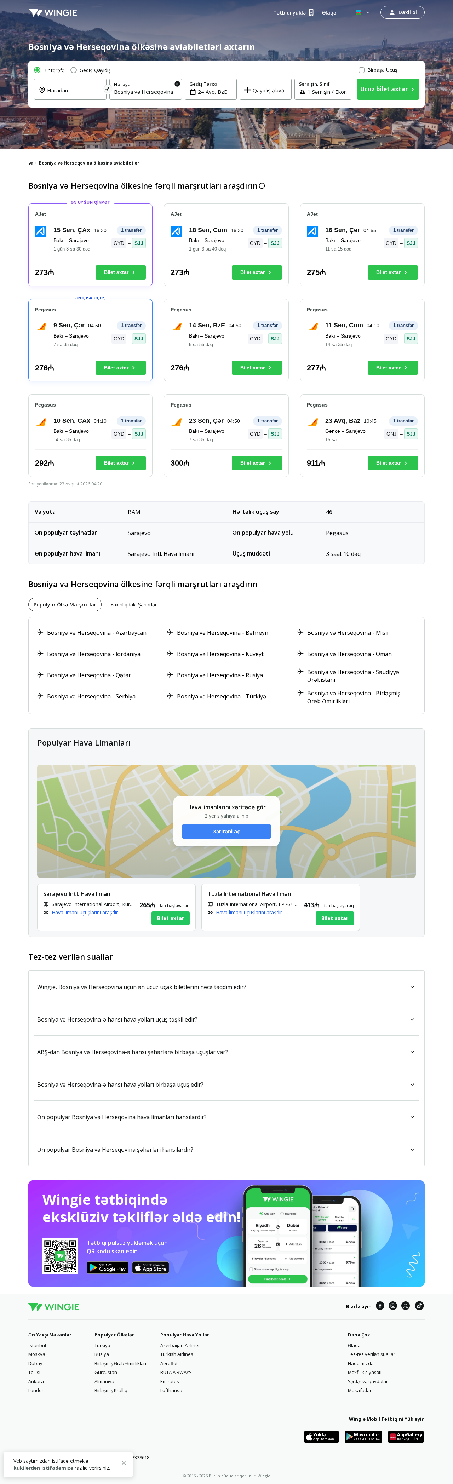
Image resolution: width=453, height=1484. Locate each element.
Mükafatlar (360, 1390)
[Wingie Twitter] (405, 1306)
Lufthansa (171, 1390)
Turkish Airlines (176, 1354)
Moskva (36, 1354)
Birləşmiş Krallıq (110, 1390)
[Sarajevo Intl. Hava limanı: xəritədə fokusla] (116, 907)
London (36, 1390)
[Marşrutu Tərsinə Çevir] (108, 90)
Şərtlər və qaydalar (368, 1381)
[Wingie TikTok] (419, 1306)
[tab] (65, 604)
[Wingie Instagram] (393, 1306)
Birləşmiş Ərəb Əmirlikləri (120, 1363)
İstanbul (37, 1345)
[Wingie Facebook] (380, 1306)
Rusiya (101, 1354)
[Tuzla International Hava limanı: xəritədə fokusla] (281, 907)
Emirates (169, 1381)
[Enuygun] (53, 12)
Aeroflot (169, 1363)
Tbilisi (34, 1372)
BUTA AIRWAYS (176, 1372)
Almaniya (104, 1381)
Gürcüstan (105, 1372)
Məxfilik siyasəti (365, 1372)
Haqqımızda (361, 1363)
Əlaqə (354, 1345)
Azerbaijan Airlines (180, 1345)
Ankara (36, 1381)
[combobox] (74, 94)
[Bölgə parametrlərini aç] (363, 12)
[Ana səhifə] (30, 163)
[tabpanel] (226, 665)
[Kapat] (123, 1463)
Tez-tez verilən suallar (371, 1354)
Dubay (35, 1363)
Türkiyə (102, 1345)
